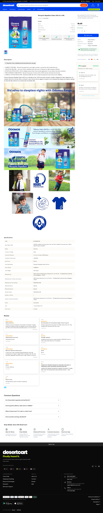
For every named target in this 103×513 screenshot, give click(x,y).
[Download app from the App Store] (19, 503)
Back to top (51, 444)
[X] (96, 466)
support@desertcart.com (73, 485)
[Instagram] (92, 466)
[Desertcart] (8, 5)
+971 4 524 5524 (71, 490)
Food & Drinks (21, 9)
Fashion (29, 9)
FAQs (98, 504)
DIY (34, 9)
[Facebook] (99, 466)
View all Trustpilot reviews (88, 95)
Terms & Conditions (94, 497)
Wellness (5, 9)
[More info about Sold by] (95, 39)
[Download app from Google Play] (8, 503)
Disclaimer (96, 502)
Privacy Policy (95, 499)
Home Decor (13, 9)
